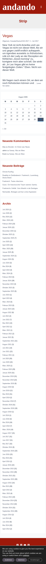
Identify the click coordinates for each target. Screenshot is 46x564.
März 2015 (6, 493)
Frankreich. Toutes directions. (13, 181)
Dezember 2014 (8, 500)
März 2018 (6, 429)
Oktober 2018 (7, 405)
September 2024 (8, 256)
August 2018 (6, 412)
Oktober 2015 (7, 476)
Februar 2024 (7, 277)
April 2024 (6, 270)
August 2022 (6, 312)
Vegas (7, 36)
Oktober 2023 (7, 288)
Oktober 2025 (7, 234)
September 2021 (8, 341)
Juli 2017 (5, 437)
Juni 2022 (5, 320)
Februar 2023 (7, 305)
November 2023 (8, 284)
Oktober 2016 (7, 447)
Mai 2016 (5, 458)
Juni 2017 (5, 440)
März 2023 (6, 302)
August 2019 (6, 387)
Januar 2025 (6, 252)
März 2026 (6, 220)
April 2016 (6, 461)
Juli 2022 (5, 316)
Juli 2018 (5, 415)
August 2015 (6, 483)
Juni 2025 (5, 241)
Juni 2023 (5, 295)
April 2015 (6, 490)
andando (18, 7)
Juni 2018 (5, 419)
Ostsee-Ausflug (7, 172)
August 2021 (6, 344)
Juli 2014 (5, 518)
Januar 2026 (6, 227)
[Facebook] (17, 545)
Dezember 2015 (8, 469)
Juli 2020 (5, 358)
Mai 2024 (5, 266)
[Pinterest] (28, 545)
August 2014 (6, 515)
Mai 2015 (5, 486)
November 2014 (8, 504)
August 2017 (6, 433)
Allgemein (5, 41)
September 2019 (8, 383)
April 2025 (6, 245)
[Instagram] (21, 545)
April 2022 (6, 327)
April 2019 (6, 397)
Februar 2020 (7, 369)
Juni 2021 (5, 351)
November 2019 (8, 380)
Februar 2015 (7, 497)
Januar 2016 (6, 465)
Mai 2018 (5, 422)
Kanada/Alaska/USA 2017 (19, 41)
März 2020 (6, 366)
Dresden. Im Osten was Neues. (19, 147)
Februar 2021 (7, 355)
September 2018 (8, 408)
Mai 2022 (5, 323)
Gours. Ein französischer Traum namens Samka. (19, 185)
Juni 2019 (5, 390)
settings (26, 555)
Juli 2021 (5, 348)
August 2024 (6, 259)
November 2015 (8, 472)
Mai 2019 (5, 394)
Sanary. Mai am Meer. (17, 150)
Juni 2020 (5, 362)
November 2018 (8, 401)
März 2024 (6, 273)
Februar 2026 (7, 224)
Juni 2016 (5, 454)
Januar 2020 (6, 373)
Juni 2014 (5, 522)
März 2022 (6, 330)
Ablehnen (21, 560)
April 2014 (6, 529)
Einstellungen (35, 560)
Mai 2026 (5, 217)
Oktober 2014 (7, 508)
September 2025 (8, 238)
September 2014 (8, 511)
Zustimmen (8, 560)
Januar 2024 (6, 281)
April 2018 (6, 426)
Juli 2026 (5, 209)
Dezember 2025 (8, 231)
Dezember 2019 (8, 376)
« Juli (4, 129)
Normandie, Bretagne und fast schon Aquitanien (19, 192)
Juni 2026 (5, 213)
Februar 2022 (7, 334)
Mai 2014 (5, 525)
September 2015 (8, 479)
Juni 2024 (5, 263)
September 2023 (8, 291)
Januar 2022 (6, 337)
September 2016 (8, 451)
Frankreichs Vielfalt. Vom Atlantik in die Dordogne (20, 188)
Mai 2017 (5, 444)
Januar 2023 (6, 309)
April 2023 (6, 298)
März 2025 (6, 249)
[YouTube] (25, 545)
